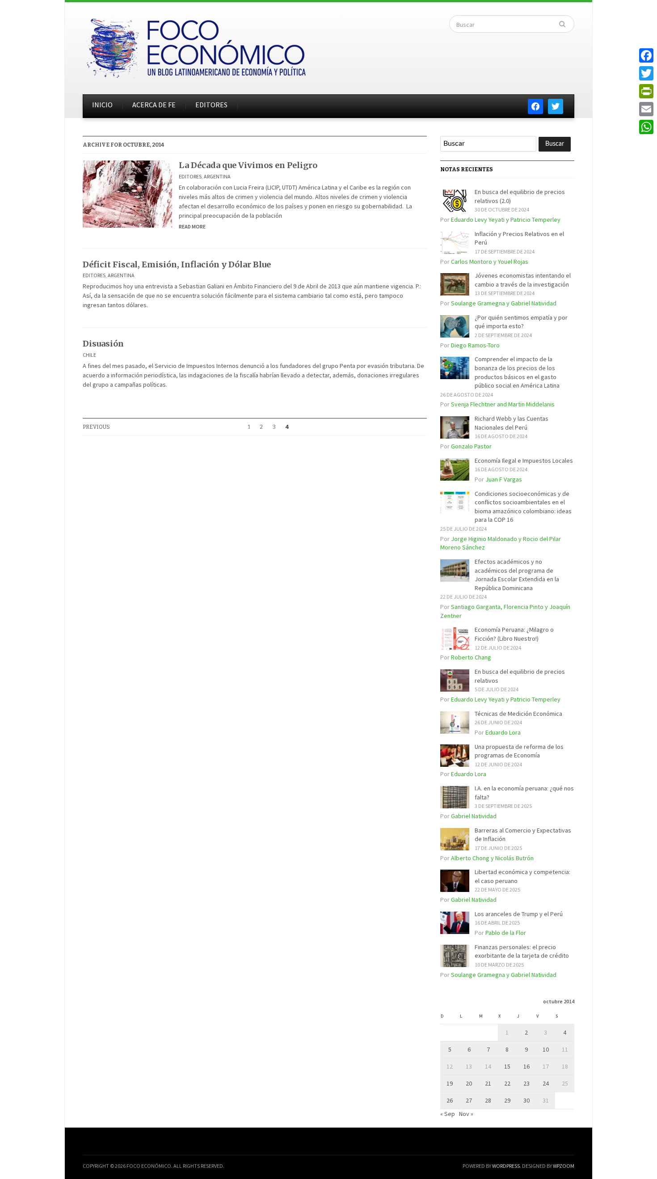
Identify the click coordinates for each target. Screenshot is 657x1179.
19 (449, 1083)
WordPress (506, 1165)
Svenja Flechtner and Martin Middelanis (503, 404)
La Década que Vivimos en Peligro (248, 165)
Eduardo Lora (503, 732)
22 (507, 1083)
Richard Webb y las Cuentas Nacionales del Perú (511, 422)
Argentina (217, 176)
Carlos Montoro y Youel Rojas (489, 262)
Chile (89, 354)
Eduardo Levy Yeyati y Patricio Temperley (505, 220)
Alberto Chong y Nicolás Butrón (492, 858)
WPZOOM (563, 1165)
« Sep (447, 1114)
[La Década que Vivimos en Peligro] (127, 193)
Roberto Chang (471, 657)
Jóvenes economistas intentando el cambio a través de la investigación (523, 279)
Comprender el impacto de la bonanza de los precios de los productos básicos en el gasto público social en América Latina (517, 372)
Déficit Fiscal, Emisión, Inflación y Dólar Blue (177, 264)
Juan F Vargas (503, 479)
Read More (192, 226)
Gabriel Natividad (474, 816)
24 (546, 1083)
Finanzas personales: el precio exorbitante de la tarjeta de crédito (522, 951)
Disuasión (103, 343)
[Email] (646, 109)
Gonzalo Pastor (471, 446)
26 (449, 1100)
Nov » (466, 1114)
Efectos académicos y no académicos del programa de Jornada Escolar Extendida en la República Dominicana (517, 575)
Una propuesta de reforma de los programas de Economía (519, 751)
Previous (96, 427)
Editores (190, 176)
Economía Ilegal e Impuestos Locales (524, 460)
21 (488, 1083)
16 (526, 1066)
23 (526, 1083)
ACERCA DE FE (154, 104)
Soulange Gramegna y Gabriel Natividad (503, 303)
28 (488, 1100)
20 (469, 1083)
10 (546, 1049)
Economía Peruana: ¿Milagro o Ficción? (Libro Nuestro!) (514, 633)
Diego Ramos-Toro (475, 345)
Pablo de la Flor (505, 933)
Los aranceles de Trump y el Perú (519, 914)
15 (507, 1066)
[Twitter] (646, 73)
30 (526, 1100)
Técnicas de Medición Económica (518, 714)
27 (469, 1100)
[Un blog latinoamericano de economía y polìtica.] (196, 45)
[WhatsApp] (646, 127)
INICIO (102, 104)
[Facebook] (646, 55)
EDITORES (211, 104)
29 (507, 1100)
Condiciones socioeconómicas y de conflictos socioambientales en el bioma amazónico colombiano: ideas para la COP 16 (523, 507)
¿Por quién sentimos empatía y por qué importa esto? (521, 321)
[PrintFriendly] (646, 91)
